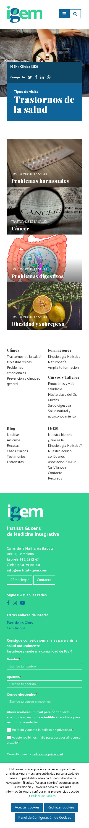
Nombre (13, 659)
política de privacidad (47, 754)
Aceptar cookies (27, 807)
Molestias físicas (19, 362)
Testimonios (16, 457)
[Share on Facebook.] (36, 77)
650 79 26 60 (28, 565)
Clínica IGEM (29, 66)
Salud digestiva (59, 406)
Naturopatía (57, 362)
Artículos (13, 440)
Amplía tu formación (63, 368)
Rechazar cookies (60, 807)
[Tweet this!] (30, 77)
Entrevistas (15, 462)
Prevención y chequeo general (23, 381)
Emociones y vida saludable (61, 386)
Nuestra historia (60, 435)
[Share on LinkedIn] (42, 77)
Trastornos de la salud (24, 357)
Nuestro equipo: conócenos (60, 454)
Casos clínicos (17, 451)
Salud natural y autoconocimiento (62, 414)
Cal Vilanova (57, 468)
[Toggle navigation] (64, 13)
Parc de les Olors (20, 623)
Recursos (55, 478)
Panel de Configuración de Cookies (44, 818)
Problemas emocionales (16, 370)
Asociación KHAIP (62, 462)
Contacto (55, 473)
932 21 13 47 (29, 559)
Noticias (13, 435)
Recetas (13, 446)
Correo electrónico (22, 694)
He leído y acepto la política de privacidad (42, 730)
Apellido (14, 677)
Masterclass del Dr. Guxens (62, 397)
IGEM (14, 66)
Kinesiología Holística (64, 357)
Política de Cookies (43, 796)
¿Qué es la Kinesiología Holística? (65, 443)
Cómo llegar (19, 580)
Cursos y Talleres (63, 377)
